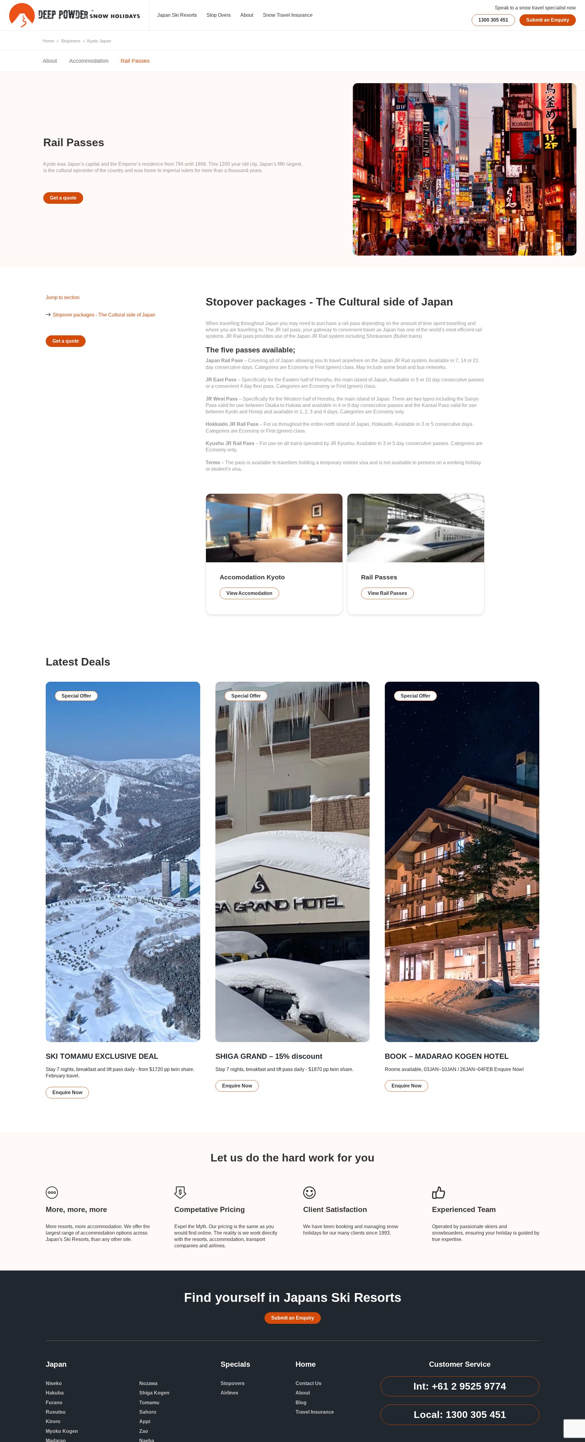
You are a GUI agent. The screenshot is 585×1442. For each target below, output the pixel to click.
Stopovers (70, 40)
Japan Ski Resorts (177, 15)
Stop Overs (219, 15)
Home (48, 40)
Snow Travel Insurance (288, 15)
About (246, 15)
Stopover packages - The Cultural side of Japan (104, 314)
